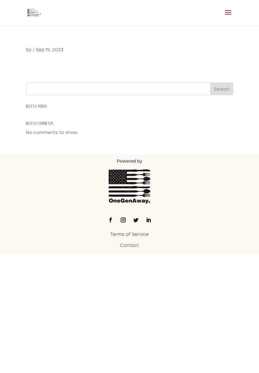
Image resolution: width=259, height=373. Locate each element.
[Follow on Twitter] (136, 220)
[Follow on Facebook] (110, 220)
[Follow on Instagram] (123, 220)
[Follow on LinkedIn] (148, 220)
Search (222, 89)
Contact (129, 245)
